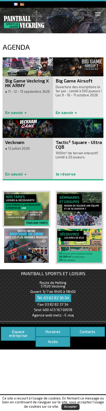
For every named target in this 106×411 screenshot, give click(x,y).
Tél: (53, 297)
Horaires (52, 331)
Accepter (70, 406)
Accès (53, 341)
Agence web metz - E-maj (53, 315)
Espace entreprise (18, 333)
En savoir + (16, 112)
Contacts (87, 331)
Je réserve (66, 173)
